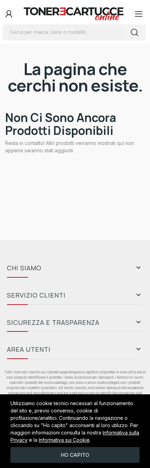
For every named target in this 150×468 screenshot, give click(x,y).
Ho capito (75, 455)
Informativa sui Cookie (64, 440)
